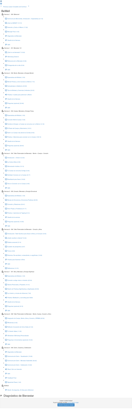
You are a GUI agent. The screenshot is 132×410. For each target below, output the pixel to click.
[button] (1, 2)
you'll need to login (73, 402)
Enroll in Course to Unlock (66, 405)
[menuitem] (1, 4)
